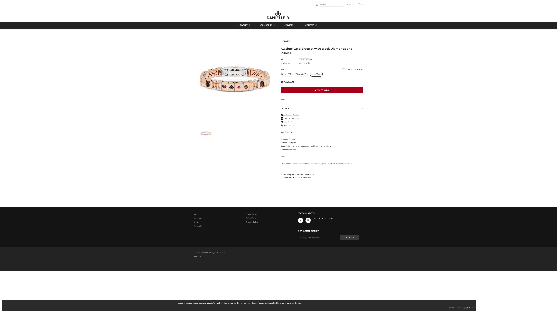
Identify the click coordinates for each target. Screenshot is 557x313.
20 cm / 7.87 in (287, 74)
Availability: (285, 63)
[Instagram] (308, 220)
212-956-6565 (305, 177)
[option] (235, 81)
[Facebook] (300, 220)
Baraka (285, 41)
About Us (197, 256)
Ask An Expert (308, 174)
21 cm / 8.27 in (302, 74)
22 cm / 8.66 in (316, 74)
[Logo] (278, 15)
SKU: (282, 59)
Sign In (349, 4)
